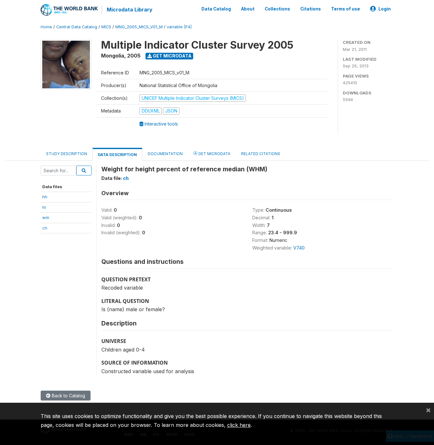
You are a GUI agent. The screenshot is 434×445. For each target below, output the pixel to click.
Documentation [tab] (165, 153)
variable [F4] (179, 26)
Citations (310, 8)
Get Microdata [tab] (213, 153)
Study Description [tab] (66, 153)
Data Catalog (216, 8)
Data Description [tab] (117, 154)
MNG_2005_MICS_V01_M (139, 26)
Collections (277, 8)
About (247, 8)
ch (44, 227)
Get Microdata (172, 55)
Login (384, 8)
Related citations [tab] (260, 153)
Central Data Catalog (76, 26)
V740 (299, 247)
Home (46, 26)
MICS (106, 26)
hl (44, 207)
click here (239, 425)
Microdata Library (130, 9)
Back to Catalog (68, 395)
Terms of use (345, 8)
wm (45, 217)
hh (44, 196)
